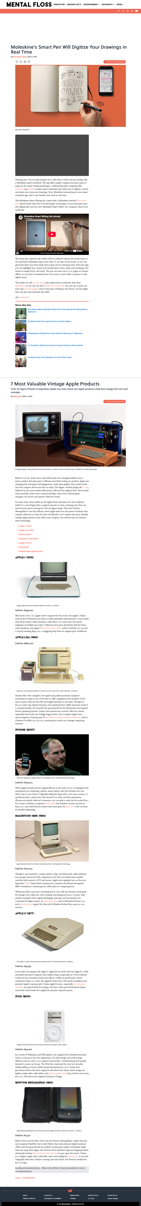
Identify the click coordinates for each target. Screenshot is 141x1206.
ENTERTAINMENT (90, 4)
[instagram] (128, 11)
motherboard (27, 904)
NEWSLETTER (59, 4)
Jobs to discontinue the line (45, 1153)
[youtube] (136, 11)
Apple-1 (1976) (25, 526)
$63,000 (69, 806)
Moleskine (20, 285)
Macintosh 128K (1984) (29, 538)
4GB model (50, 803)
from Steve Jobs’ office (51, 628)
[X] (123, 11)
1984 (28, 883)
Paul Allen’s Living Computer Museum (62, 717)
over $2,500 (73, 1156)
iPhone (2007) (25, 534)
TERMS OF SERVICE (29, 1198)
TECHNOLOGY (29, 1178)
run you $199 (38, 282)
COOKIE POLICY (112, 1195)
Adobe (31, 188)
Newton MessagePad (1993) (31, 551)
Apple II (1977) (26, 543)
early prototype (50, 901)
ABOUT (25, 1195)
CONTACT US (48, 1195)
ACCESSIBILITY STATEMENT (52, 1198)
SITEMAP (73, 1198)
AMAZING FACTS (74, 4)
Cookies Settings (112, 1198)
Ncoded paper (30, 288)
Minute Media (66, 1204)
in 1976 (85, 487)
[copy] (28, 61)
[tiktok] (132, 11)
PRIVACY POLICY (93, 1195)
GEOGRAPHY (107, 4)
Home (17, 1178)
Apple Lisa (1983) (27, 530)
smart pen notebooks (55, 285)
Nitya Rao (17, 396)
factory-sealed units (57, 1073)
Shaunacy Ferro (20, 56)
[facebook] (118, 11)
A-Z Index (91, 1198)
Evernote (19, 188)
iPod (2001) (24, 547)
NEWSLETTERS (74, 1195)
